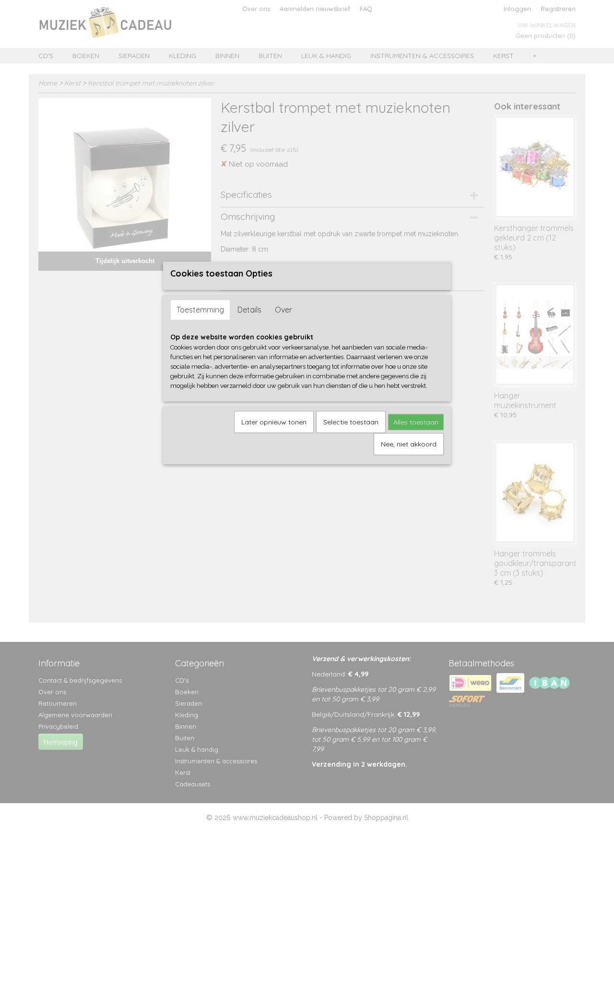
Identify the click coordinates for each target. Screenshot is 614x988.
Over (283, 309)
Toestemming (200, 309)
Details (249, 309)
